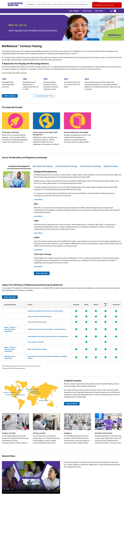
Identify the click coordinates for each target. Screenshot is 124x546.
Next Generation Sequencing (9, 330)
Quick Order (99, 11)
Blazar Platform (10, 327)
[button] (74, 11)
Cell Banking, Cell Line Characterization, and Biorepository (47, 329)
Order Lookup (87, 11)
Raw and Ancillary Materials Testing (39, 316)
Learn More (38, 199)
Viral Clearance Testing (35, 342)
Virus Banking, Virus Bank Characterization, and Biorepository (48, 336)
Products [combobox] (30, 4)
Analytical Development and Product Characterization (45, 311)
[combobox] (63, 4)
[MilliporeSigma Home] (15, 4)
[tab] (19, 166)
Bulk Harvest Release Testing (37, 349)
